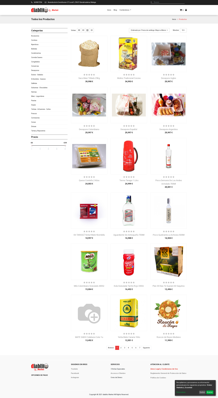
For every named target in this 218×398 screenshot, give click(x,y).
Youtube (74, 369)
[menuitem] (109, 10)
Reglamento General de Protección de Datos (168, 373)
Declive (202, 392)
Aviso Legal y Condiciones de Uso (164, 369)
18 (183, 30)
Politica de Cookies (158, 378)
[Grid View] (83, 30)
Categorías (37, 30)
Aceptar (210, 392)
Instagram (75, 377)
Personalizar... (181, 392)
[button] (149, 30)
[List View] (92, 30)
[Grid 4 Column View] (87, 30)
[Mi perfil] (186, 10)
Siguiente (146, 348)
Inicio (174, 19)
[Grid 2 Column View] (79, 30)
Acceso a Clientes (118, 373)
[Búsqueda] (151, 2)
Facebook (75, 373)
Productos (183, 19)
